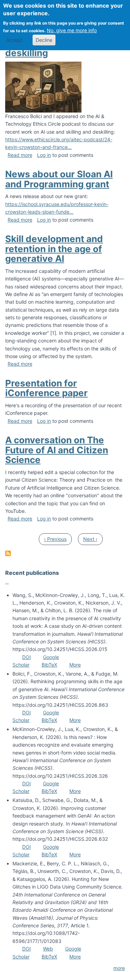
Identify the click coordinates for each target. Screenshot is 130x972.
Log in (44, 155)
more (119, 968)
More (75, 665)
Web (48, 949)
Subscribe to (8, 553)
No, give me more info (72, 30)
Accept (14, 40)
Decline (44, 40)
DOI (26, 657)
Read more (20, 155)
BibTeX (49, 665)
